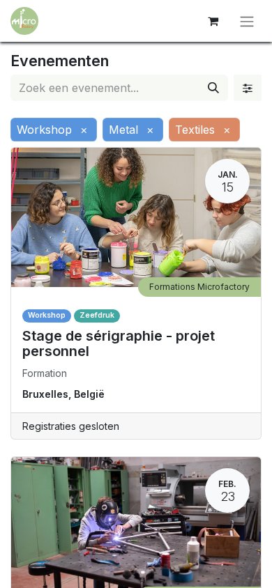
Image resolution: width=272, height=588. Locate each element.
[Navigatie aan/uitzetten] (247, 21)
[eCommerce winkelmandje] (213, 21)
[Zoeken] (213, 88)
